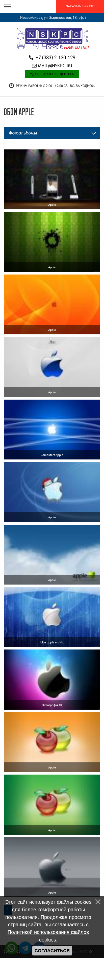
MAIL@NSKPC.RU (55, 66)
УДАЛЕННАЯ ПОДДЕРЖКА (52, 74)
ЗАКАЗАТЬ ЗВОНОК (80, 6)
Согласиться (52, 950)
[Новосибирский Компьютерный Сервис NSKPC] (52, 38)
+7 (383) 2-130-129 (55, 57)
